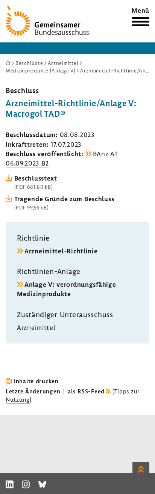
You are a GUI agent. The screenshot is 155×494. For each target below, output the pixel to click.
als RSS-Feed (86, 391)
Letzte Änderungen (33, 391)
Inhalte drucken (36, 381)
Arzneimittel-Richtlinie (61, 251)
